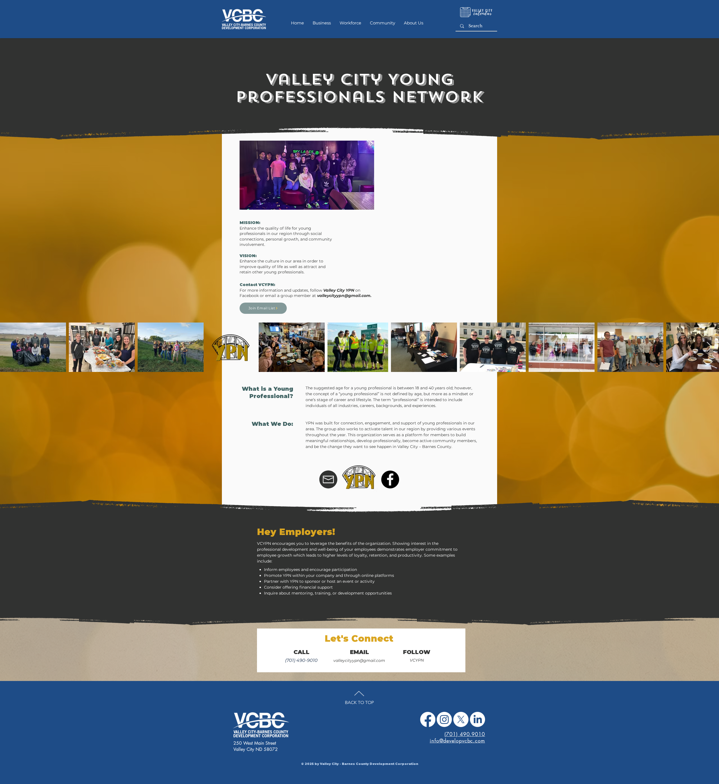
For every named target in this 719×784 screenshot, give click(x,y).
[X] (460, 719)
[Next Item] (709, 347)
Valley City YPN (338, 290)
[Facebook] (427, 719)
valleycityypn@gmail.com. (344, 295)
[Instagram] (444, 719)
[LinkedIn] (477, 719)
